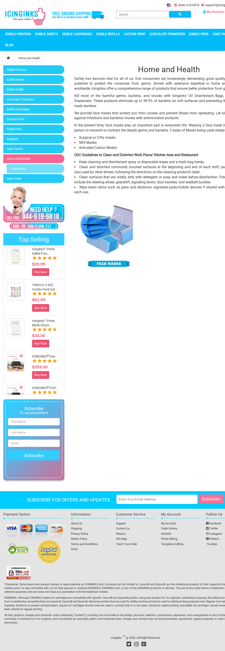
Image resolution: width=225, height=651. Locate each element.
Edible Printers (18, 34)
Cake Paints (15, 149)
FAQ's (74, 549)
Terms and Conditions (84, 544)
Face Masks (18, 168)
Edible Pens (199, 34)
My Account (168, 523)
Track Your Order (126, 544)
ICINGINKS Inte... (45, 356)
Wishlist (166, 533)
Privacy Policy (79, 533)
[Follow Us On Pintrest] (144, 644)
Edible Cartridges (77, 34)
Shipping (76, 528)
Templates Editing (172, 544)
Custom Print (134, 34)
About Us (76, 523)
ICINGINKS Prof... (45, 388)
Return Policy (79, 538)
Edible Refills (108, 34)
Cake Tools (14, 178)
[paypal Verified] (49, 552)
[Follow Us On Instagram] (136, 644)
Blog (9, 45)
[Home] (8, 58)
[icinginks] (25, 16)
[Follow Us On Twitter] (129, 644)
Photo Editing (169, 538)
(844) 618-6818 (188, 5)
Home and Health (19, 158)
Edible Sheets (46, 34)
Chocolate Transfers (167, 34)
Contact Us (123, 528)
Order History (169, 528)
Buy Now (40, 272)
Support (121, 523)
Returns (121, 533)
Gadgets (12, 139)
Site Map (121, 538)
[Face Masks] (108, 236)
